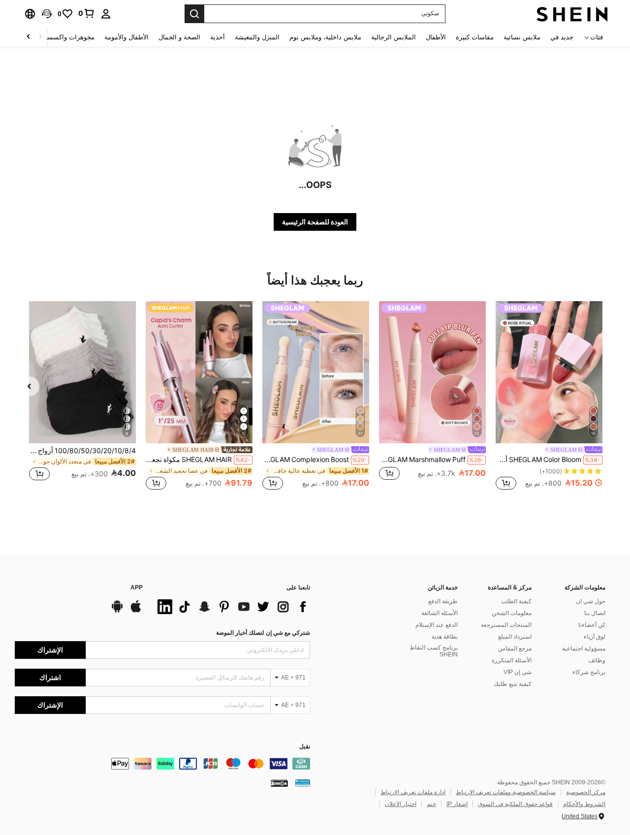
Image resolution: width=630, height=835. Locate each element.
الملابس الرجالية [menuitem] (393, 37)
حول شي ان (590, 601)
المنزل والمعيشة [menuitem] (257, 37)
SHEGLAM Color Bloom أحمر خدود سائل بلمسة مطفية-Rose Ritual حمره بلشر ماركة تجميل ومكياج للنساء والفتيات (548, 460)
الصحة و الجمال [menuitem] (179, 37)
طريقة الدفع (443, 601)
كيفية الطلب (516, 601)
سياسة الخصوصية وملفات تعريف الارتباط (506, 792)
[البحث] (194, 13)
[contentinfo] (162, 764)
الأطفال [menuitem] (436, 37)
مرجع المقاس (515, 648)
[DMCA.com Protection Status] (279, 782)
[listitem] (549, 397)
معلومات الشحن (512, 613)
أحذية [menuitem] (217, 37)
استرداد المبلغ (515, 636)
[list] (231, 606)
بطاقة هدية (445, 636)
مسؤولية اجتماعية (583, 648)
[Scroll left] (40, 37)
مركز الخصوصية (585, 792)
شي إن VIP (518, 672)
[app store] (136, 611)
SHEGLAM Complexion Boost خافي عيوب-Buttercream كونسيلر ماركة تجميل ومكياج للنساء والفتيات (314, 460)
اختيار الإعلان (400, 804)
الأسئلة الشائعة (439, 613)
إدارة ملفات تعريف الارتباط (412, 792)
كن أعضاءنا (591, 624)
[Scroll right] (28, 37)
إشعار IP (457, 804)
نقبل (304, 746)
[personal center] (106, 14)
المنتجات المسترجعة (506, 624)
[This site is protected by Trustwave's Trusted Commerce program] (302, 782)
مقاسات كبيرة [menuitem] (475, 37)
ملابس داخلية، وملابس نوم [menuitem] (325, 37)
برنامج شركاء (588, 672)
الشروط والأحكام (584, 804)
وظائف (596, 660)
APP (136, 588)
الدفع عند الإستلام (436, 624)
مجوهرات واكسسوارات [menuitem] (62, 37)
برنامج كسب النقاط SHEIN (434, 651)
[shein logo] (572, 13)
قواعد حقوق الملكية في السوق (515, 804)
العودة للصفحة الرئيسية (315, 222)
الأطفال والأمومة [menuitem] (126, 37)
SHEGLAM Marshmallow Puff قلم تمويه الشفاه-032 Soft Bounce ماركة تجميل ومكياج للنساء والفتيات (431, 460)
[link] (86, 13)
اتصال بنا (594, 613)
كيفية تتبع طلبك (513, 683)
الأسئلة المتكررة (512, 660)
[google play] (117, 611)
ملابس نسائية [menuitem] (522, 37)
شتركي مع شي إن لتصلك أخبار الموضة (263, 632)
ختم (431, 804)
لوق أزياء (594, 636)
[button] (47, 14)
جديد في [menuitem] (561, 37)
